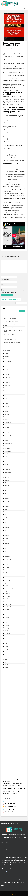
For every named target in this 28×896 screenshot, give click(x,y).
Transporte (7, 649)
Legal (6, 514)
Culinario (7, 406)
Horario (6, 496)
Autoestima (7, 380)
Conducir (7, 401)
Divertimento (8, 422)
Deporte (7, 409)
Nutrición (7, 551)
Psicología (7, 577)
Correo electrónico (5, 279)
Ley (5, 522)
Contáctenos (15, 893)
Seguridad (7, 609)
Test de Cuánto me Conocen (9, 327)
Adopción (7, 356)
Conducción (7, 398)
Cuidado (6, 403)
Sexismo (7, 617)
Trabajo (6, 643)
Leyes (6, 525)
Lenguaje (7, 519)
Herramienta (7, 485)
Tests (6, 641)
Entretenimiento (8, 446)
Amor (6, 366)
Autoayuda (7, 377)
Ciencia (6, 393)
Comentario (4, 259)
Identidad (7, 498)
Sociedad (7, 625)
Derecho (7, 414)
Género (6, 475)
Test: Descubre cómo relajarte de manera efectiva (12, 324)
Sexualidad (7, 620)
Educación (7, 430)
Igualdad (7, 501)
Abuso (6, 353)
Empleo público (8, 443)
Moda (6, 540)
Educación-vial (8, 435)
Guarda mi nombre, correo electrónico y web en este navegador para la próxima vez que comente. (12, 291)
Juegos (6, 511)
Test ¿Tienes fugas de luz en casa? (10, 321)
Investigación (8, 504)
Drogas (6, 424)
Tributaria (7, 651)
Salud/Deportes (8, 606)
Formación (7, 469)
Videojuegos (7, 664)
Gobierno (7, 480)
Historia (6, 490)
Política (6, 564)
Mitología (7, 538)
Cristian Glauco (15, 49)
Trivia (6, 654)
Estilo (6, 456)
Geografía (7, 477)
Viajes (6, 662)
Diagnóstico (7, 419)
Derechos (7, 416)
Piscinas (6, 562)
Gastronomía (8, 472)
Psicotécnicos (8, 580)
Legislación (7, 517)
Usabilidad (7, 659)
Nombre (3, 274)
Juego (6, 509)
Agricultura (7, 358)
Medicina (7, 535)
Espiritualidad (8, 451)
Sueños (6, 630)
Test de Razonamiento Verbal (9, 339)
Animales (7, 369)
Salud (6, 601)
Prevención (7, 567)
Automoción (7, 382)
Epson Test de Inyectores (8, 334)
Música (6, 546)
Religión (6, 598)
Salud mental (8, 604)
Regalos (6, 591)
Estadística (7, 453)
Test (21, 49)
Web (2, 284)
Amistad (6, 364)
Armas (6, 372)
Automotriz (7, 385)
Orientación (7, 556)
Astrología (7, 374)
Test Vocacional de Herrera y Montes (11, 344)
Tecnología (7, 635)
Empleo (6, 440)
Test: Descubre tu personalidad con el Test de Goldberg (13, 331)
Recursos (7, 585)
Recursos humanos (9, 588)
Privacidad (7, 569)
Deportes (7, 411)
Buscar (4, 308)
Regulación (7, 593)
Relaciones (7, 596)
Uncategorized (8, 657)
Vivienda (6, 667)
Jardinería (7, 506)
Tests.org (10, 893)
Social (6, 622)
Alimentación (8, 361)
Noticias (6, 548)
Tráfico (6, 646)
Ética (6, 459)
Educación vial (8, 432)
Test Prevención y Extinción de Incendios (12, 342)
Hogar (6, 493)
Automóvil (7, 387)
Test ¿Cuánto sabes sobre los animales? (12, 337)
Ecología (7, 427)
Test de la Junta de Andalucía (9, 318)
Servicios (7, 614)
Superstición (7, 633)
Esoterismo (7, 448)
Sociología (7, 628)
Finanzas (7, 467)
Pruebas (6, 575)
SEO (6, 612)
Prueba (6, 572)
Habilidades (7, 482)
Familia (6, 461)
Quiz (6, 583)
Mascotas (7, 533)
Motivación (7, 543)
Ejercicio (7, 438)
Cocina (6, 395)
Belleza (6, 390)
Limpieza (7, 530)
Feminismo (7, 464)
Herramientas (8, 488)
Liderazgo (7, 527)
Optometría (7, 554)
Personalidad (8, 559)
